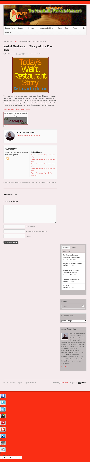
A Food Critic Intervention (71, 279)
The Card (66, 286)
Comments (66, 251)
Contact (8, 33)
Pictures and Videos (46, 28)
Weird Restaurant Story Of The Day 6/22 (17, 182)
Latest (73, 247)
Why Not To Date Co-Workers (72, 264)
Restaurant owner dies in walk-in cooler (17, 109)
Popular (66, 247)
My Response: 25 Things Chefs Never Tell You (71, 271)
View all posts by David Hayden (28, 135)
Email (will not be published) (36, 231)
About (75, 28)
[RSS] (7, 158)
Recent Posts (10, 28)
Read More (65, 367)
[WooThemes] (82, 383)
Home (15, 41)
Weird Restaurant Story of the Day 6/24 (44, 182)
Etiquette (31, 28)
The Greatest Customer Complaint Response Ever (71, 256)
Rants (60, 28)
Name (30, 226)
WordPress (64, 383)
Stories (20, 28)
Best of (67, 28)
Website (28, 236)
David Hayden (9, 54)
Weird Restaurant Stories (33, 54)
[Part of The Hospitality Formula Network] (18, 23)
